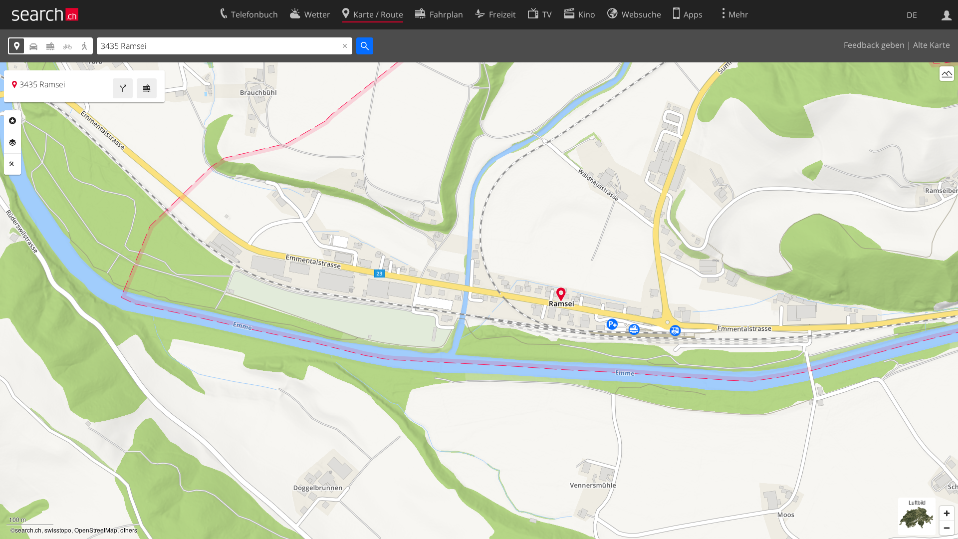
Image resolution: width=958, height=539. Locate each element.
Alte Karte (931, 44)
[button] (561, 294)
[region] (479, 300)
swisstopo (57, 530)
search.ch (28, 530)
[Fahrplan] (147, 88)
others (128, 530)
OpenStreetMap (95, 530)
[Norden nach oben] (947, 92)
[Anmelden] (947, 14)
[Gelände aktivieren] (947, 73)
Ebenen (12, 142)
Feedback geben (874, 44)
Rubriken (12, 120)
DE (912, 14)
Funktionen (12, 164)
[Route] (123, 88)
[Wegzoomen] (947, 528)
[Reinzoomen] (947, 513)
